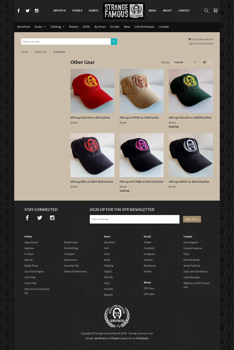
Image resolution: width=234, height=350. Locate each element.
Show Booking (191, 260)
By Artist (100, 26)
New (127, 26)
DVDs (86, 26)
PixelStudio (142, 338)
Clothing (56, 26)
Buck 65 (28, 260)
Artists (58, 10)
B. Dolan (29, 254)
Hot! (106, 248)
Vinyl (106, 283)
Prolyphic (69, 254)
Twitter (27, 10)
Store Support (190, 242)
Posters (73, 26)
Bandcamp (149, 265)
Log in (192, 43)
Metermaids (71, 242)
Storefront (23, 26)
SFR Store (149, 288)
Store (76, 10)
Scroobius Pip (71, 265)
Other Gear (41, 52)
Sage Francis (31, 242)
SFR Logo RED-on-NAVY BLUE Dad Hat (91, 181)
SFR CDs (108, 277)
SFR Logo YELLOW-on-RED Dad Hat (90, 117)
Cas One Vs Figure (34, 271)
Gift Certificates (144, 26)
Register (108, 294)
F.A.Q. (186, 254)
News (152, 10)
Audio (39, 26)
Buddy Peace (31, 265)
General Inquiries (192, 248)
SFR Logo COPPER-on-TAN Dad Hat (139, 117)
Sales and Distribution (195, 271)
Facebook (18, 10)
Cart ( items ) (202, 39)
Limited (164, 26)
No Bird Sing (71, 248)
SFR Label (149, 294)
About (167, 10)
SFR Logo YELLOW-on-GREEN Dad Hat (190, 117)
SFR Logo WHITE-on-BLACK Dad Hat (189, 181)
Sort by (165, 62)
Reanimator (70, 260)
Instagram (36, 10)
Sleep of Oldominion (75, 271)
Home (123, 10)
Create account (205, 43)
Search (206, 10)
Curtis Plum (30, 283)
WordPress (100, 338)
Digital (108, 271)
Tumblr (147, 271)
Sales (107, 254)
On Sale (114, 26)
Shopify (115, 338)
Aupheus (29, 248)
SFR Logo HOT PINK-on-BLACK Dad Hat (141, 181)
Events (93, 10)
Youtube (148, 260)
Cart (215, 10)
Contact (184, 10)
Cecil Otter (30, 277)
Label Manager (191, 277)
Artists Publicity (191, 265)
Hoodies (108, 289)
